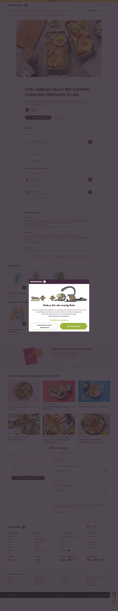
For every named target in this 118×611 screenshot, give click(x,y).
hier (70, 314)
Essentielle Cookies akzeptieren (44, 326)
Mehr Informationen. (54, 316)
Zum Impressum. (64, 316)
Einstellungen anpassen (59, 320)
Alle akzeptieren (73, 326)
